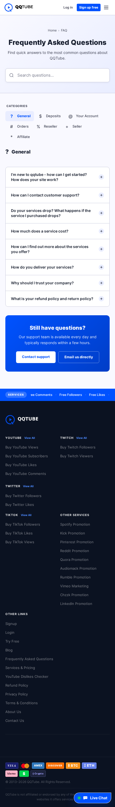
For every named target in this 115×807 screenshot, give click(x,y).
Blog (9, 650)
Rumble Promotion (75, 577)
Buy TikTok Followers (22, 524)
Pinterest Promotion (77, 542)
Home (52, 30)
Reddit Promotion (74, 551)
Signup (11, 623)
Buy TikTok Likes (19, 533)
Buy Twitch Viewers (76, 456)
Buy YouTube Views (21, 447)
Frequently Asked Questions (29, 659)
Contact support (36, 357)
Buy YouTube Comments (25, 473)
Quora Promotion (74, 559)
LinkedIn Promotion (76, 603)
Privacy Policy (16, 694)
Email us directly (78, 357)
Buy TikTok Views (19, 542)
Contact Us (14, 720)
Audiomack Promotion (78, 568)
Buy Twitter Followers (23, 496)
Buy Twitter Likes (19, 504)
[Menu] (106, 7)
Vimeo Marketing (74, 586)
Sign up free (88, 7)
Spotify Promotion (75, 524)
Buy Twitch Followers (77, 447)
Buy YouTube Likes (21, 465)
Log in (68, 7)
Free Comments (37, 395)
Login (9, 632)
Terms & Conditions (21, 703)
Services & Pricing (20, 668)
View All (29, 437)
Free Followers (68, 395)
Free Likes (94, 395)
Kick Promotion (72, 533)
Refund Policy (16, 685)
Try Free (12, 641)
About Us (13, 712)
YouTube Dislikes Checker (26, 676)
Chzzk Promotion (74, 595)
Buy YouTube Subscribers (26, 456)
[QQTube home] (18, 7)
